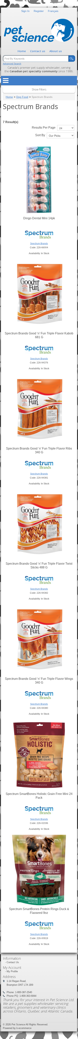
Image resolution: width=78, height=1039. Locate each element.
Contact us (37, 51)
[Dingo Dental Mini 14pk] (39, 179)
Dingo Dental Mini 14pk (39, 218)
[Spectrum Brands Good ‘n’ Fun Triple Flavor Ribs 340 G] (39, 409)
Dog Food (22, 96)
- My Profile (11, 971)
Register (39, 11)
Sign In (25, 11)
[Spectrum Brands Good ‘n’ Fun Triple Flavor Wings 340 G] (39, 639)
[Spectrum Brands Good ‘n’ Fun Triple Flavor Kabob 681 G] (39, 294)
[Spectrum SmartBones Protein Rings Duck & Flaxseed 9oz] (39, 870)
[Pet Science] (39, 31)
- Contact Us (12, 962)
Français (53, 11)
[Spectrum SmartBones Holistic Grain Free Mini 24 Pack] (39, 755)
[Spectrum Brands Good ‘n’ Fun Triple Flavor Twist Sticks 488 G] (39, 524)
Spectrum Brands (39, 243)
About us (55, 51)
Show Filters (39, 89)
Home (22, 51)
